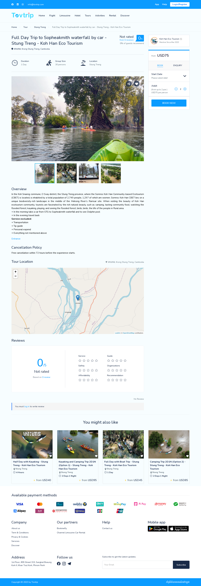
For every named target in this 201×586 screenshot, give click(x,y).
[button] (136, 154)
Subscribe (181, 564)
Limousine (65, 15)
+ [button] (15, 271)
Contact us (107, 528)
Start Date (156, 74)
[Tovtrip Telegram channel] (69, 563)
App (157, 4)
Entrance (15, 238)
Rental (112, 15)
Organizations (113, 365)
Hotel (77, 15)
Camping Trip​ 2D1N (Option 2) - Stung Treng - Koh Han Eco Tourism (168, 465)
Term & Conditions (20, 532)
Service (81, 356)
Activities (100, 15)
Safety (81, 365)
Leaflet (117, 333)
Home (42, 15)
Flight (52, 15)
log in (26, 406)
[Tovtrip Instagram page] (64, 563)
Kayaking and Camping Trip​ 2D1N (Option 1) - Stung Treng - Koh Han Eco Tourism (77, 465)
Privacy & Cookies (19, 537)
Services (15, 541)
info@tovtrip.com (36, 4)
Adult (154, 85)
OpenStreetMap (128, 333)
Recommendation (115, 375)
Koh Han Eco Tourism (169, 39)
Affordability (84, 375)
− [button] (15, 276)
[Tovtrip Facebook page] (59, 563)
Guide (110, 356)
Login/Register (179, 4)
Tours (88, 15)
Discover (125, 15)
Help (164, 4)
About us (15, 528)
